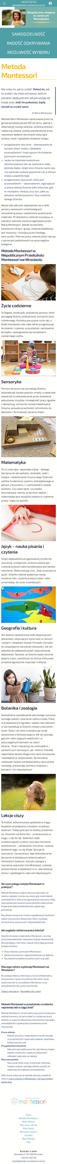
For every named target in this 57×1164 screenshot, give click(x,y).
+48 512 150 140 (28, 1)
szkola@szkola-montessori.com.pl (28, 5)
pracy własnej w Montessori (22, 1078)
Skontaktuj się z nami (31, 991)
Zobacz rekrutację (10, 991)
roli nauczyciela (44, 1078)
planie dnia (6, 1082)
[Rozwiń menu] (4, 3)
